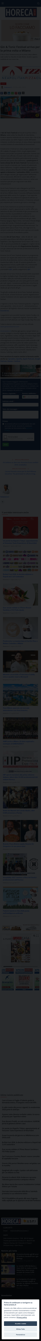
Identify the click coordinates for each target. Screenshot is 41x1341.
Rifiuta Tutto (20, 1329)
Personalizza (20, 1334)
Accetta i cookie (20, 1323)
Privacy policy (22, 1317)
